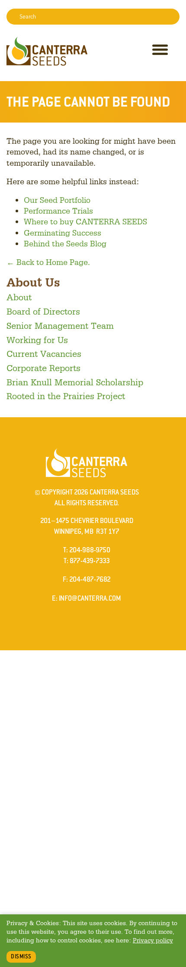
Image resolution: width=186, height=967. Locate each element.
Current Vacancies (43, 353)
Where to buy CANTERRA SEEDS (85, 221)
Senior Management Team (60, 325)
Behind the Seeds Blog (65, 243)
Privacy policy (153, 940)
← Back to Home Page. (48, 262)
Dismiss (21, 956)
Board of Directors (43, 311)
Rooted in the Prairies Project (65, 396)
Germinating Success (62, 232)
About (19, 297)
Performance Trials (58, 210)
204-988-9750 (89, 549)
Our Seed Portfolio (57, 200)
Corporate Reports (43, 367)
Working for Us (37, 339)
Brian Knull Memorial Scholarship (74, 382)
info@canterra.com (90, 598)
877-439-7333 (90, 560)
